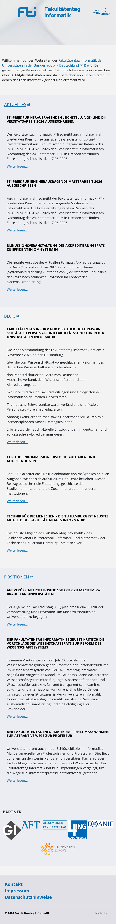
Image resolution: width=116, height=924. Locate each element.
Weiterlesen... (17, 166)
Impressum (17, 890)
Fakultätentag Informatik (32, 913)
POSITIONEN (16, 577)
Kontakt (14, 884)
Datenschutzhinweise (28, 897)
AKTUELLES (15, 104)
